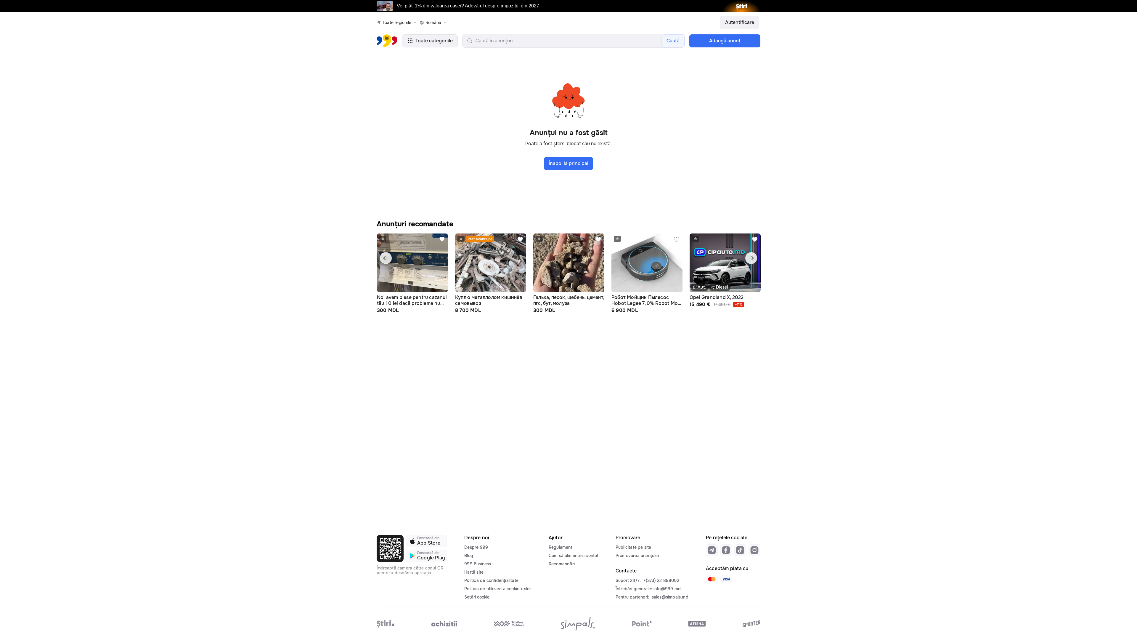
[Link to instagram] (754, 550)
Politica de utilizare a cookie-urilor (497, 588)
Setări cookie (476, 597)
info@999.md (667, 588)
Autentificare (739, 22)
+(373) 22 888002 (661, 580)
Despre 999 (476, 547)
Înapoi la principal (568, 163)
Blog (468, 555)
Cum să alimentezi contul (573, 555)
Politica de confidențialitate (491, 580)
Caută (673, 41)
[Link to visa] (726, 579)
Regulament (560, 547)
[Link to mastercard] (712, 579)
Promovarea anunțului (637, 555)
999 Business (477, 563)
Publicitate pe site (633, 547)
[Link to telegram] (712, 550)
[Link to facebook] (726, 550)
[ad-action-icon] (442, 239)
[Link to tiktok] (740, 550)
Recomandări (562, 563)
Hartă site (474, 572)
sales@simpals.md (670, 597)
